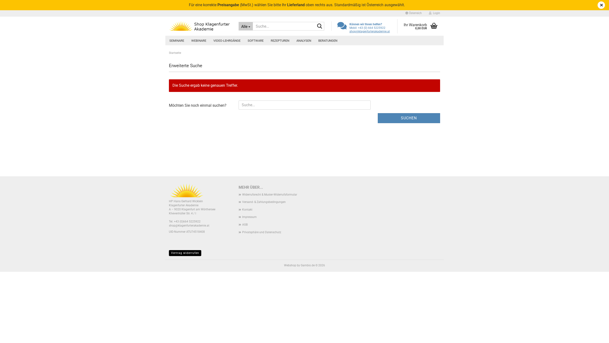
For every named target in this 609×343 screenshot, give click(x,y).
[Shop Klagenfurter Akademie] (200, 26)
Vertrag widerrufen (185, 253)
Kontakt (247, 209)
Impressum (249, 217)
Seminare (176, 40)
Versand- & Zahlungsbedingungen (264, 202)
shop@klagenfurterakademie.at (369, 31)
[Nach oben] (596, 336)
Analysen (303, 40)
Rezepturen (280, 40)
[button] (413, 13)
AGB (245, 224)
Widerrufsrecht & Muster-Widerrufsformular (269, 194)
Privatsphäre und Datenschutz (261, 232)
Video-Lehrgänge (227, 40)
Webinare (198, 40)
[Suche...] (319, 26)
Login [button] (436, 13)
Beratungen (327, 40)
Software (256, 40)
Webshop (290, 265)
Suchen (409, 118)
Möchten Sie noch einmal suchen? (197, 105)
